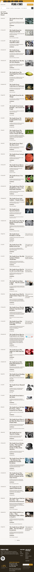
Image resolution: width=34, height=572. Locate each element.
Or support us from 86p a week (26, 566)
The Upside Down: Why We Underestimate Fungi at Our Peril (16, 296)
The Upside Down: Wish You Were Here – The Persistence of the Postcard (17, 500)
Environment (12, 140)
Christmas (10, 57)
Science (10, 161)
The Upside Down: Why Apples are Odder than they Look (16, 351)
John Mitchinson (11, 25)
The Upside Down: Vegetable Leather (14, 41)
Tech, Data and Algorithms (14, 509)
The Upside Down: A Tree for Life (16, 176)
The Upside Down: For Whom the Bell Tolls (15, 31)
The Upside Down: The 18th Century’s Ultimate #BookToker (16, 258)
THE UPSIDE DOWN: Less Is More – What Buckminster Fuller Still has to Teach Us (16, 515)
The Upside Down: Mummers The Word (14, 50)
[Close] (33, 562)
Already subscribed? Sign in (26, 568)
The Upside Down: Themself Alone (16, 385)
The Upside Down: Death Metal (16, 19)
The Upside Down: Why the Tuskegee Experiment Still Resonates (16, 309)
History (10, 37)
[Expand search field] (32, 8)
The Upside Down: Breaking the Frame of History (16, 375)
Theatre (15, 217)
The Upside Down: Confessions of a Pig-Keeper (16, 85)
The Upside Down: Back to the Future (16, 396)
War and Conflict (13, 172)
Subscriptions (30, 4)
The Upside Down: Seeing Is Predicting (16, 155)
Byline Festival (27, 553)
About (21, 551)
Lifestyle (12, 241)
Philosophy (10, 230)
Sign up (31, 564)
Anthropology (11, 455)
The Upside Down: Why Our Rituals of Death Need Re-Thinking (16, 222)
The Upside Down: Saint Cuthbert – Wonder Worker (16, 199)
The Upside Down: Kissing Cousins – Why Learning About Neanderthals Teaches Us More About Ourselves (16, 446)
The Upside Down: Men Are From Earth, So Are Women (16, 335)
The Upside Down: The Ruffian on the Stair (15, 245)
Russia (16, 440)
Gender (10, 392)
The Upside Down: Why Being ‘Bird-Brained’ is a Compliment (15, 363)
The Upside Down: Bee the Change (16, 96)
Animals (10, 92)
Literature (14, 195)
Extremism (12, 216)
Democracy (10, 69)
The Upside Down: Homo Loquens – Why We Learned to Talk (16, 283)
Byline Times (27, 552)
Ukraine (18, 440)
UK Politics (18, 69)
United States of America (19, 416)
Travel (15, 416)
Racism (17, 216)
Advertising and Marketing (12, 266)
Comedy (12, 151)
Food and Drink (11, 81)
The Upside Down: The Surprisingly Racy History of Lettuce (16, 74)
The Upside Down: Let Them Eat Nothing (15, 433)
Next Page (18, 540)
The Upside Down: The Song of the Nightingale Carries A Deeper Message (16, 132)
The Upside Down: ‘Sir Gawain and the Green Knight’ (15, 120)
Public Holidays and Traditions (14, 37)
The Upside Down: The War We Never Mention (16, 61)
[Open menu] (1, 8)
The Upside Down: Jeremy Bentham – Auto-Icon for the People (17, 107)
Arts (9, 127)
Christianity (10, 428)
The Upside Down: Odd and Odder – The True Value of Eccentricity (16, 529)
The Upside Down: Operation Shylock (14, 210)
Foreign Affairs (11, 440)
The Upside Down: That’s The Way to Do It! (16, 144)
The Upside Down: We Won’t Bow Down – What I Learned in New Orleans (16, 409)
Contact (21, 552)
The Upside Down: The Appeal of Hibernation (15, 487)
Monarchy (15, 69)
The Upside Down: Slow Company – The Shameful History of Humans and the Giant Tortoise (16, 475)
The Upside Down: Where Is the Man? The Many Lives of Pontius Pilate (16, 421)
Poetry (13, 127)
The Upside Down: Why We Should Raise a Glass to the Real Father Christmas (16, 188)
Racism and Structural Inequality (15, 317)
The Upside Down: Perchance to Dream (14, 234)
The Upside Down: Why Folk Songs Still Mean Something (15, 323)
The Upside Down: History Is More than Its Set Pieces (16, 165)
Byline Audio (27, 558)
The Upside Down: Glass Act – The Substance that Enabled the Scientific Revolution (16, 461)
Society (13, 217)
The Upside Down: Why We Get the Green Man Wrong (16, 270)
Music (13, 331)
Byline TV (27, 554)
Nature (10, 102)
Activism (10, 381)
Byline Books (27, 557)
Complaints (21, 555)
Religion (15, 206)
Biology (10, 241)
